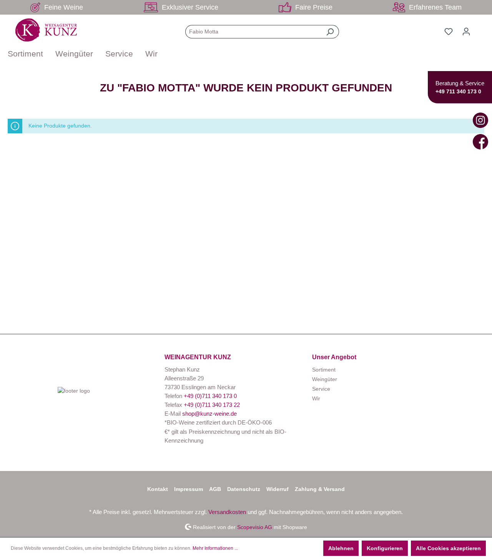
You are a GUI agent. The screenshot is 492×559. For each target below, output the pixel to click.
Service (321, 389)
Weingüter (324, 379)
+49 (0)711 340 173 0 (210, 396)
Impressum (188, 489)
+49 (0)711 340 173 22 (212, 404)
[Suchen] (330, 31)
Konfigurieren (385, 548)
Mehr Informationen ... (215, 548)
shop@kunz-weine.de (209, 413)
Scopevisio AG (254, 527)
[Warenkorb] (479, 28)
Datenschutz (243, 489)
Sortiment (324, 370)
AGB (215, 489)
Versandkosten (227, 512)
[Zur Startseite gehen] (46, 29)
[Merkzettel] (448, 31)
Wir (316, 398)
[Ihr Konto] (466, 31)
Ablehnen (341, 548)
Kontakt (157, 489)
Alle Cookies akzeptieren (448, 548)
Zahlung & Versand (320, 489)
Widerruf (277, 489)
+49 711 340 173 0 (458, 91)
